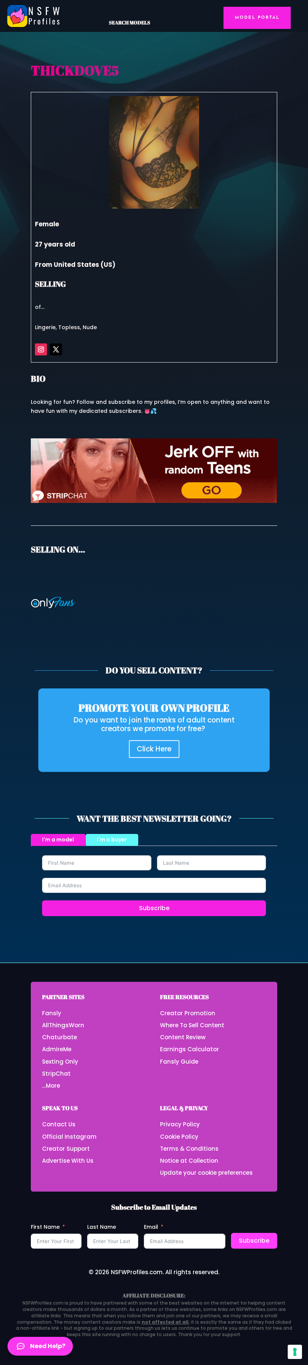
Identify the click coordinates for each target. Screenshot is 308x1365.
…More (51, 1086)
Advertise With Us (68, 1161)
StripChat (56, 1074)
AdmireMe (56, 1049)
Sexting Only (60, 1062)
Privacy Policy (180, 1124)
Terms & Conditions (189, 1149)
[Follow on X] (56, 349)
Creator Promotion (187, 1013)
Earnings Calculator (189, 1049)
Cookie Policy (179, 1137)
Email (151, 1227)
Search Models (129, 22)
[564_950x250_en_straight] (154, 501)
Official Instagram (69, 1137)
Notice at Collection (189, 1161)
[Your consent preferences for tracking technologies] (295, 1352)
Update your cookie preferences (206, 1173)
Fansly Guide (179, 1062)
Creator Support (66, 1149)
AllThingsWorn (63, 1025)
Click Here (154, 749)
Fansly (51, 1013)
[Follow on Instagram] (41, 349)
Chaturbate (59, 1037)
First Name (45, 1227)
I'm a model (58, 839)
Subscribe (154, 908)
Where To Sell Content (192, 1025)
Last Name (101, 1227)
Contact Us (58, 1124)
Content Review (182, 1037)
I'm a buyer (112, 839)
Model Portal (257, 17)
